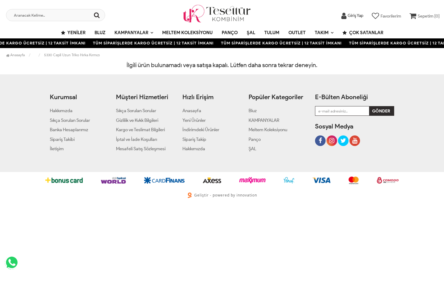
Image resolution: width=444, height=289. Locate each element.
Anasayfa (17, 55)
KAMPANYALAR (131, 32)
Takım (322, 32)
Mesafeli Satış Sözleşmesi (141, 148)
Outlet (297, 32)
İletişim (57, 148)
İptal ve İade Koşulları (136, 139)
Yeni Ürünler (194, 120)
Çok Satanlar (365, 32)
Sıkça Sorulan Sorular (70, 120)
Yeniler (76, 32)
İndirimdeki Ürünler (200, 129)
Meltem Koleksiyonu (187, 32)
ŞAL (251, 32)
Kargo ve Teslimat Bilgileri (140, 129)
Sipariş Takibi (62, 139)
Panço (230, 32)
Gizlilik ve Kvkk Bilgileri (137, 120)
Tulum (271, 32)
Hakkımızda (61, 110)
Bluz (100, 32)
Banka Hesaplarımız (69, 129)
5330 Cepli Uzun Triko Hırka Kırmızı (72, 55)
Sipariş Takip (194, 139)
